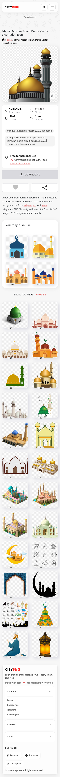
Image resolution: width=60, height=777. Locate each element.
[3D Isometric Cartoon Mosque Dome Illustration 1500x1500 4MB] (15, 315)
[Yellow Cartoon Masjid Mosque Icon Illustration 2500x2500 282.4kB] (45, 435)
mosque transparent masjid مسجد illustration (29, 131)
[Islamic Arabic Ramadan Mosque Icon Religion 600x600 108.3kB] (15, 375)
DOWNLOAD (32, 174)
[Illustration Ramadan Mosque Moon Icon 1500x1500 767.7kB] (15, 554)
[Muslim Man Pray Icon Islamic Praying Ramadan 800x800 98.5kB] (15, 644)
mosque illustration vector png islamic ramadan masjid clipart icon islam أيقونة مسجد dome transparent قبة (27, 141)
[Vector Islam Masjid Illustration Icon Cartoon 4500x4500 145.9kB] (15, 345)
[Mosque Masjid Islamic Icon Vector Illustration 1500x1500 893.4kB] (45, 405)
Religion (28, 205)
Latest (10, 700)
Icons (38, 116)
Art (34, 205)
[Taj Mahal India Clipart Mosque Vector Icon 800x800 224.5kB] (45, 524)
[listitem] (13, 755)
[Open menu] (52, 7)
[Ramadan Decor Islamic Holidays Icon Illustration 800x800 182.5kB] (45, 614)
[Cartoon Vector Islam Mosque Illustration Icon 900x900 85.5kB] (45, 315)
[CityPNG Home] (12, 7)
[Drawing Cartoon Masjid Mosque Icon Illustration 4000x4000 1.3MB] (15, 465)
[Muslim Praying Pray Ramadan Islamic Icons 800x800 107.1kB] (45, 554)
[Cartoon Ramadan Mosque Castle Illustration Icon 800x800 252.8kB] (15, 405)
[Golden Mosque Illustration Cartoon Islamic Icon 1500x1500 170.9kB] (45, 375)
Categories (12, 705)
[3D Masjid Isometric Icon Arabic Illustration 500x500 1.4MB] (45, 465)
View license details (20, 163)
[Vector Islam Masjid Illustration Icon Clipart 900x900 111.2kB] (45, 345)
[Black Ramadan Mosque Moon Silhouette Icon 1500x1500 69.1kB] (45, 584)
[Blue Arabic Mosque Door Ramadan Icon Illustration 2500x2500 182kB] (15, 584)
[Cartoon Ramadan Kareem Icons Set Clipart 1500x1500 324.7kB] (15, 614)
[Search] (44, 7)
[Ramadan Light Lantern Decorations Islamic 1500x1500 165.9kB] (45, 644)
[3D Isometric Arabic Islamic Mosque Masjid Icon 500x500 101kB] (15, 435)
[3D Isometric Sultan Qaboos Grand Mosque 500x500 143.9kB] (15, 524)
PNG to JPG (13, 714)
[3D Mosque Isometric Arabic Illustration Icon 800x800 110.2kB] (45, 495)
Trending (11, 709)
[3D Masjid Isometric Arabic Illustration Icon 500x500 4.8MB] (15, 495)
